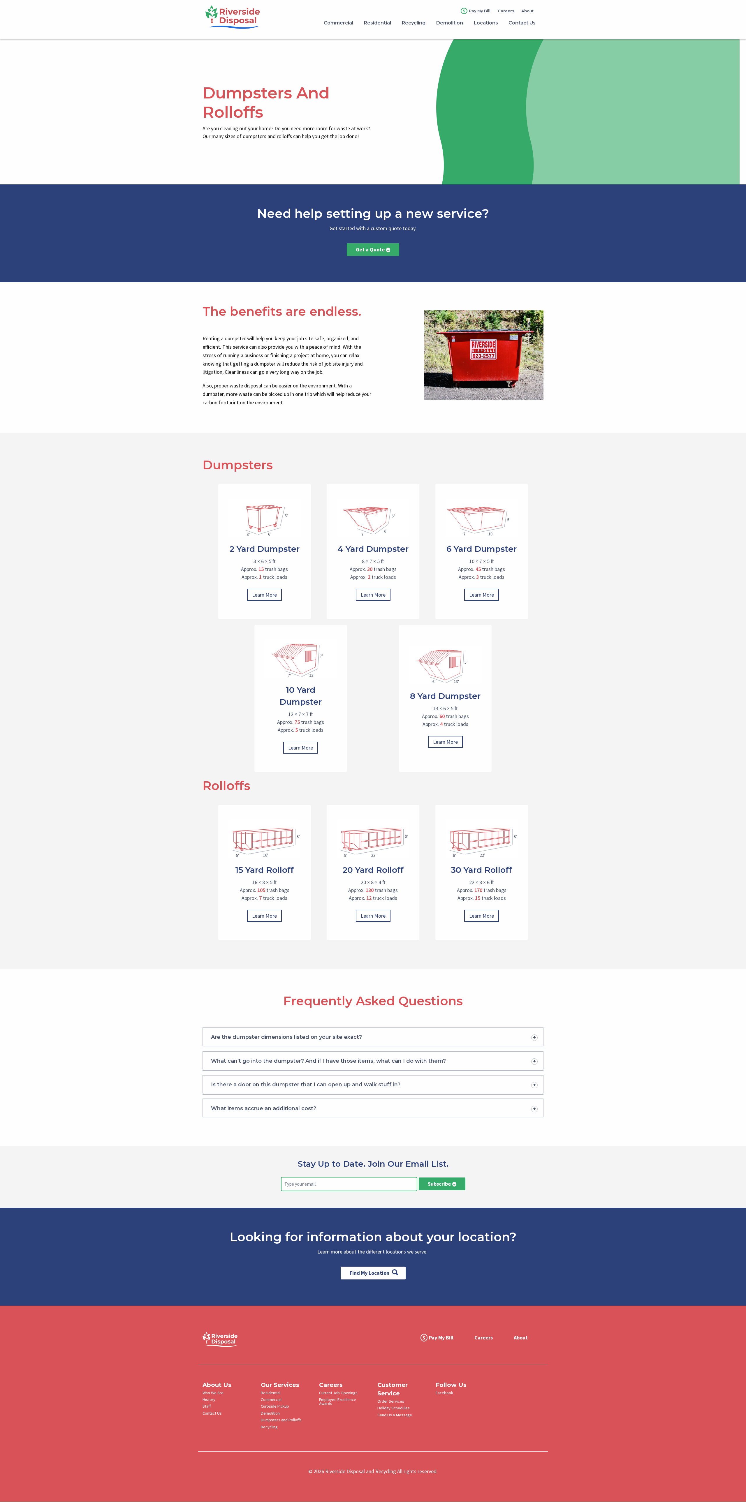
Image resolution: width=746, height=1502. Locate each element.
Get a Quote (370, 249)
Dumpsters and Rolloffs (281, 1419)
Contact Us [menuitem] (522, 23)
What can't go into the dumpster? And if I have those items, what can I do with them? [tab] (328, 1061)
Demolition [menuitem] (449, 23)
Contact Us (212, 1413)
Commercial (271, 1399)
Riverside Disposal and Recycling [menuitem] (251, 15)
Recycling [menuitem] (413, 23)
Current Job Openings (338, 1392)
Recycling (269, 1426)
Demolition (270, 1413)
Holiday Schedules (393, 1408)
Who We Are (213, 1392)
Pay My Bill (479, 10)
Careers (506, 11)
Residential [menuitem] (377, 23)
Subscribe (439, 1183)
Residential (270, 1392)
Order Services (390, 1401)
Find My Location (369, 1273)
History (209, 1399)
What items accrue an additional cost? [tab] (263, 1108)
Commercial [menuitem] (338, 23)
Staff (207, 1406)
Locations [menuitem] (486, 23)
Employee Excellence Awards (337, 1401)
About (527, 11)
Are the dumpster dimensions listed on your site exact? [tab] (286, 1037)
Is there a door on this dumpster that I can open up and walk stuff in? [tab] (305, 1084)
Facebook (444, 1392)
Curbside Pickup (275, 1406)
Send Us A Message (394, 1415)
